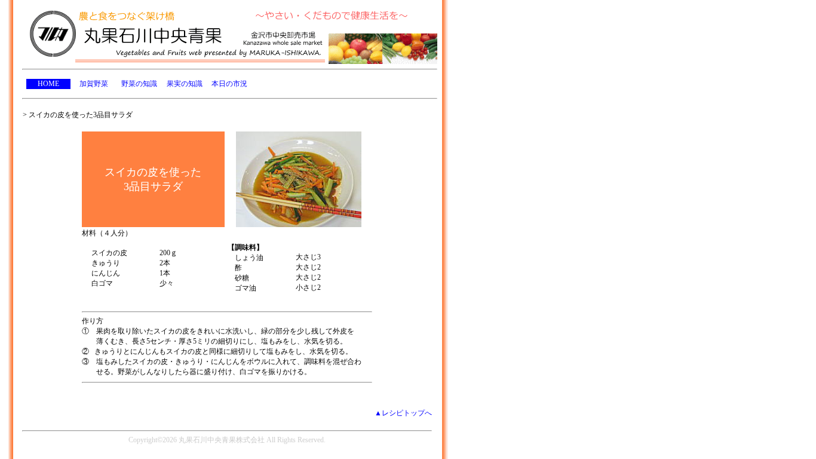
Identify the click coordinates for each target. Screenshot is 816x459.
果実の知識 (185, 83)
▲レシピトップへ (403, 413)
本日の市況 (229, 83)
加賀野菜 (93, 83)
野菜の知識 (139, 83)
